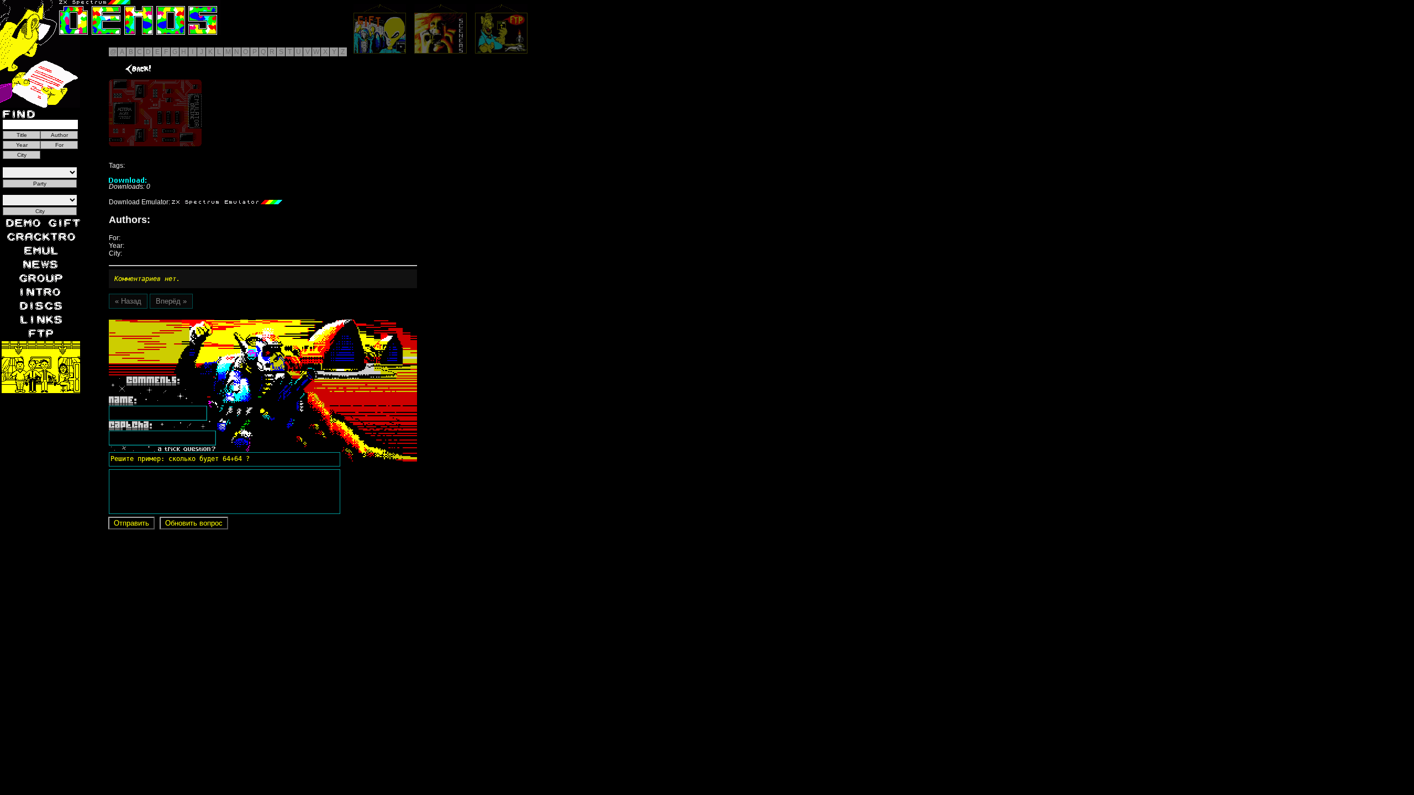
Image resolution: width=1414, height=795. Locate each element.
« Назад (128, 301)
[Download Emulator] (227, 202)
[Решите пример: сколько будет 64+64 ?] (178, 323)
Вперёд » (171, 301)
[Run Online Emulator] (155, 113)
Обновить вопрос (194, 523)
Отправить (131, 523)
